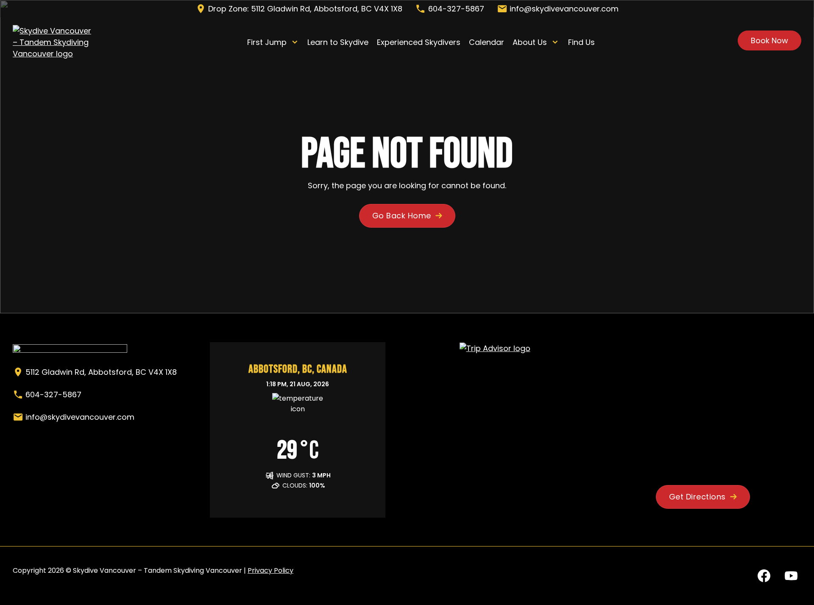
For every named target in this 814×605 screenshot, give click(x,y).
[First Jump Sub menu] (294, 42)
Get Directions (697, 496)
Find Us (581, 42)
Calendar (486, 42)
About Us (530, 42)
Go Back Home (401, 215)
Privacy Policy (270, 570)
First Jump (267, 42)
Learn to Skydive (337, 42)
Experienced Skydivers (418, 42)
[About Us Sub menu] (555, 42)
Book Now (769, 40)
